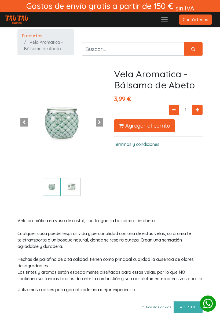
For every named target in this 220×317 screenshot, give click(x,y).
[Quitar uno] (174, 110)
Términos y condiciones (136, 144)
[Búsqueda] (193, 49)
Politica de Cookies (156, 307)
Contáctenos (195, 19)
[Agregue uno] (197, 110)
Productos (32, 35)
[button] (24, 122)
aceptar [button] (188, 307)
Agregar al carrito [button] (147, 125)
